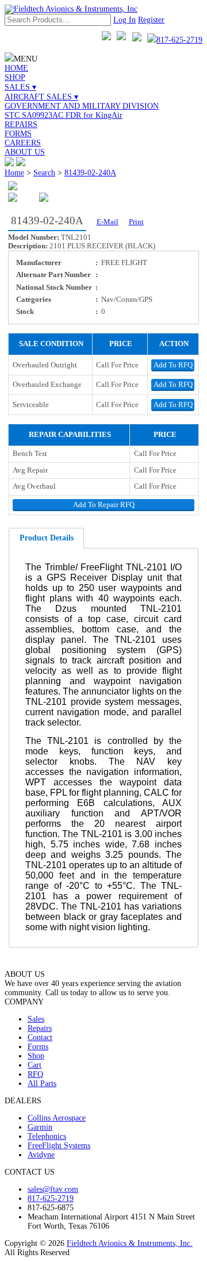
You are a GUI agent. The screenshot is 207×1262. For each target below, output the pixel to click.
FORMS (18, 133)
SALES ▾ (20, 87)
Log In (124, 20)
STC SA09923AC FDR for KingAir (63, 115)
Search (44, 172)
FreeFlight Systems (59, 1145)
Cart (34, 1065)
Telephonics (47, 1136)
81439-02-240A (90, 172)
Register (151, 20)
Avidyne (41, 1154)
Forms (38, 1046)
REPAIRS (21, 124)
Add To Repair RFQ (104, 505)
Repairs (40, 1028)
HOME (16, 68)
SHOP (15, 77)
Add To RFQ (173, 365)
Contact (40, 1037)
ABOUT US (25, 152)
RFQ (35, 1074)
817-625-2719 (179, 40)
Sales (36, 1019)
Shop (36, 1056)
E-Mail (107, 222)
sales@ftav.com (53, 1189)
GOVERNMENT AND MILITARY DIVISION (82, 106)
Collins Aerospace (57, 1118)
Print (136, 222)
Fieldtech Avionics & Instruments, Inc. (130, 1243)
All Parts (42, 1083)
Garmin (40, 1127)
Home (14, 172)
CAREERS (23, 143)
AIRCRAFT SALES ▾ (41, 97)
